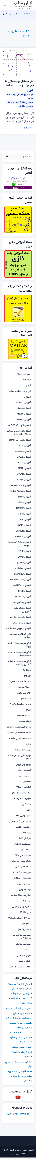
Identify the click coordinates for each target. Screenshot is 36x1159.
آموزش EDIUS (24, 462)
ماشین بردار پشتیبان (21, 906)
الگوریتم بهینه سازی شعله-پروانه (19, 644)
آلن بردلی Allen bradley (20, 391)
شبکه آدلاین (25, 849)
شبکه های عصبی (23, 866)
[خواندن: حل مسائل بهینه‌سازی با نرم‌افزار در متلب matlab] (18, 63)
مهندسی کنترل (24, 929)
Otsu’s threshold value (20, 704)
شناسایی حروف (24, 884)
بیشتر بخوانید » (26, 128)
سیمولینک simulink (22, 844)
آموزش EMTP (24, 468)
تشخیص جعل (24, 776)
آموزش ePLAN (24, 474)
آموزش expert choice (21, 485)
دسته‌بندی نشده (23, 827)
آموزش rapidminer (22, 568)
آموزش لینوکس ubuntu (20, 617)
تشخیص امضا (24, 770)
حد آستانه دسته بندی (21, 793)
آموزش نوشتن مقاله (21, 623)
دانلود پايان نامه (23, 815)
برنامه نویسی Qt (23, 750)
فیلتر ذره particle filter (21, 895)
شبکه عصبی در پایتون (20, 861)
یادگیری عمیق (24, 961)
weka (28, 744)
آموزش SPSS (24, 591)
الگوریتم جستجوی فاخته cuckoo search (19, 653)
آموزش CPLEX (24, 457)
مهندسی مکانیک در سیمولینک (20, 102)
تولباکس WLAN (23, 787)
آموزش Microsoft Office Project (19, 544)
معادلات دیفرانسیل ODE (19, 918)
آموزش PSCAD (24, 557)
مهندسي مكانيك (26, 106)
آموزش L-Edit (24, 514)
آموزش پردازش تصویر (21, 602)
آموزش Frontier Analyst (20, 491)
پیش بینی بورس (23, 764)
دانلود (30, 98)
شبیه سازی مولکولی (22, 878)
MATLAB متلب (24, 693)
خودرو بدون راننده (22, 798)
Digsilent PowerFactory (20, 681)
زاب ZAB (27, 832)
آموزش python (24, 562)
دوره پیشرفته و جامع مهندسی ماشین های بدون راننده (21, 1037)
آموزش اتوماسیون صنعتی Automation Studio (19, 432)
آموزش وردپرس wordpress (18, 628)
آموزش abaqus (24, 408)
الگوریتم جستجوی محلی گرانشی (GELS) (19, 662)
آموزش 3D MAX (23, 402)
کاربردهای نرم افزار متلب (19, 1008)
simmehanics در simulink (20, 738)
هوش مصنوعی (24, 955)
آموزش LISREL (24, 525)
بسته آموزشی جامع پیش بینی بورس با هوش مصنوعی (19, 1075)
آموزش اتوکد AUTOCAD (19, 425)
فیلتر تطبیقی (25, 889)
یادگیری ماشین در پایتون (19, 966)
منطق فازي (26, 923)
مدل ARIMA (25, 912)
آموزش (30, 90)
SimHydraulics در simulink (19, 732)
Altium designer (24, 374)
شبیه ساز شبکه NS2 (22, 872)
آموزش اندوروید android (20, 440)
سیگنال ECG (25, 838)
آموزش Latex (25, 519)
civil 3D (27, 676)
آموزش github (24, 497)
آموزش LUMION (23, 531)
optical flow (25, 698)
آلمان (28, 385)
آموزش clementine (22, 451)
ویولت (28, 949)
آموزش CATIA (24, 445)
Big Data (27, 670)
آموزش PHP (25, 551)
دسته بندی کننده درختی (20, 821)
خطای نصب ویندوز (22, 1047)
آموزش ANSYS (24, 414)
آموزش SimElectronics (20, 579)
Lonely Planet (24, 687)
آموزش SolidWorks (22, 585)
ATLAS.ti (27, 379)
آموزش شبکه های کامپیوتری (22, 609)
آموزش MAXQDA (23, 536)
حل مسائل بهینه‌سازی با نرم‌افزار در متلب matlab (19, 83)
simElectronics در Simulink (19, 727)
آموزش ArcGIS (24, 419)
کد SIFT (27, 901)
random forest (24, 715)
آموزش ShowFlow (22, 574)
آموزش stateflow (23, 596)
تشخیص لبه (25, 781)
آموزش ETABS (24, 479)
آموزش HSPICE (23, 508)
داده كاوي (26, 804)
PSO (28, 710)
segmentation (24, 721)
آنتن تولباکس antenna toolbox (20, 635)
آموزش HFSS (24, 502)
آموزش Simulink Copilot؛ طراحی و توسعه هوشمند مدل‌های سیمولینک (19, 988)
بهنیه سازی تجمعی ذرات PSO (20, 94)
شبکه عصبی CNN (23, 855)
